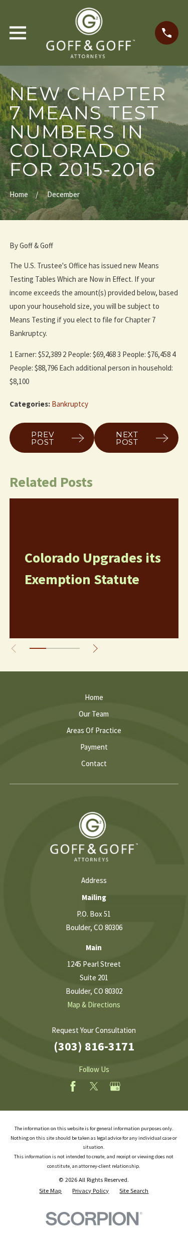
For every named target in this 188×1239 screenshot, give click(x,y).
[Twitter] (94, 1086)
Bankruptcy (70, 404)
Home (94, 697)
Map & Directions (93, 1004)
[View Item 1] (38, 648)
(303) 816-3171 (94, 1046)
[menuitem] (50, 1191)
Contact (94, 763)
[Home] (90, 33)
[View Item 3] (71, 648)
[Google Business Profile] (115, 1086)
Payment (94, 747)
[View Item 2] (54, 648)
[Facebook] (73, 1086)
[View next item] (95, 648)
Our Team (94, 714)
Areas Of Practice (94, 730)
